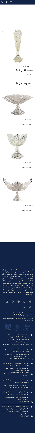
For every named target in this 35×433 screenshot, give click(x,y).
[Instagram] (7, 301)
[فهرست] (11, 2)
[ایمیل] (24, 307)
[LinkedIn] (24, 301)
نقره (28, 66)
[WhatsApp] (30, 307)
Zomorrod (30, 321)
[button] (2, 31)
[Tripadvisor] (18, 301)
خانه (32, 66)
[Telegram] (13, 301)
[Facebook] (30, 301)
